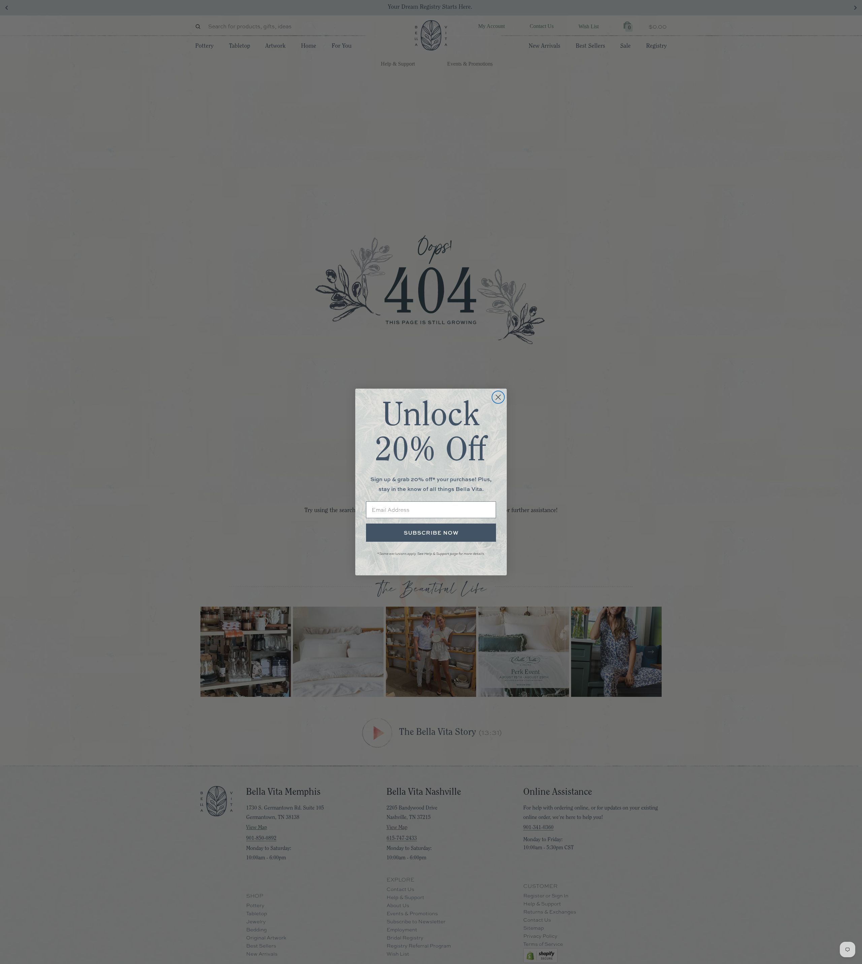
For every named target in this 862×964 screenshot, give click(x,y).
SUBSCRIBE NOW (431, 532)
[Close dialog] (498, 397)
